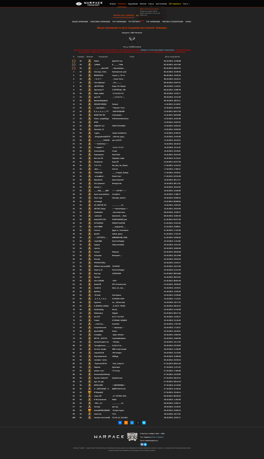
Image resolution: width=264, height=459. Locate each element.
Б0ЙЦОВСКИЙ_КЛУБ (119, 237)
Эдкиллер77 (99, 90)
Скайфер (97, 335)
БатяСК (97, 317)
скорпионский (100, 327)
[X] (138, 422)
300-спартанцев (119, 349)
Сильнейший (99, 151)
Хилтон (115, 169)
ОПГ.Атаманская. (119, 284)
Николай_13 (99, 129)
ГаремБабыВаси (119, 338)
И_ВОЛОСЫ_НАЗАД (101, 306)
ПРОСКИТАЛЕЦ (99, 263)
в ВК (153, 437)
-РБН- (114, 281)
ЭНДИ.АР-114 (99, 126)
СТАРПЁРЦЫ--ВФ (118, 90)
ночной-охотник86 (102, 417)
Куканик (97, 302)
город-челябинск (119, 133)
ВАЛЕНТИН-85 (99, 115)
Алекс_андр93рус (101, 119)
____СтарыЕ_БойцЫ (120, 173)
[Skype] (144, 422)
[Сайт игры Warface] (109, 437)
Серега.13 (98, 270)
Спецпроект (117, 115)
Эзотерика (116, 295)
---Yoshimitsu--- (101, 144)
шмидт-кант (99, 371)
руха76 (97, 97)
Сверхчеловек (118, 245)
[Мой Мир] (132, 422)
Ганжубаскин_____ (102, 345)
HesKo (96, 61)
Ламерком (98, 162)
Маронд (97, 367)
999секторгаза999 (102, 266)
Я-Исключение (100, 399)
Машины (115, 252)
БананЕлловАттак (101, 342)
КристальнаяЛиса (101, 194)
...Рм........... (117, 83)
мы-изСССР (117, 140)
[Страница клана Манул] (132, 437)
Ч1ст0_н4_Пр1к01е (120, 417)
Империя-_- (117, 255)
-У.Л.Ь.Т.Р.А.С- (118, 147)
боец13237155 (100, 219)
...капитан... (99, 324)
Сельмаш (97, 255)
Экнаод (97, 407)
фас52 (96, 234)
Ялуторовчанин (100, 356)
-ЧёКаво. (116, 342)
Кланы (188, 21)
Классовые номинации (100, 21)
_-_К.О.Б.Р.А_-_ (118, 97)
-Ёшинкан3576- (100, 363)
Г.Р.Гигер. (116, 371)
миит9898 (98, 227)
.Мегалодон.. (117, 353)
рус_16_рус (99, 381)
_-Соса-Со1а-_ (118, 79)
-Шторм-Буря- (118, 410)
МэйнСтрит (116, 176)
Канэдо (97, 259)
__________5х (118, 205)
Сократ (97, 252)
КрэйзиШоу (99, 309)
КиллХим (115, 324)
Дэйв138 (97, 284)
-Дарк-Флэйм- (118, 335)
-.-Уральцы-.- (118, 327)
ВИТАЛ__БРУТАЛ (100, 338)
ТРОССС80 (98, 173)
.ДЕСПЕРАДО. (99, 86)
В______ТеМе (117, 64)
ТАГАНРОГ (116, 266)
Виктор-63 (98, 158)
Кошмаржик (99, 155)
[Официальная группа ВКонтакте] (142, 444)
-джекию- (98, 216)
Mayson (115, 313)
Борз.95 (115, 162)
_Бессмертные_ (119, 212)
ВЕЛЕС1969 (98, 385)
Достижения (161, 4)
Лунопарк (116, 367)
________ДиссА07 (101, 68)
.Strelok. (97, 295)
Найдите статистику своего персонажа (157, 50)
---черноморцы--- (120, 209)
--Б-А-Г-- (98, 79)
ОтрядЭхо (116, 194)
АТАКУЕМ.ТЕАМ (118, 299)
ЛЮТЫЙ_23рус (100, 209)
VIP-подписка (175, 4)
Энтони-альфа (100, 349)
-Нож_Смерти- (118, 363)
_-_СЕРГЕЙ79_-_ (100, 237)
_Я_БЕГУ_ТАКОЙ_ (119, 306)
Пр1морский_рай (119, 72)
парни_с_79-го (118, 75)
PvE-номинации (153, 21)
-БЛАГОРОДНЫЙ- (118, 111)
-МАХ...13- (98, 403)
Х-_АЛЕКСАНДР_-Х (101, 389)
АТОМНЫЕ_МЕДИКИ (119, 320)
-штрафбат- (99, 176)
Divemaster (98, 212)
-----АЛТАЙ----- (119, 191)
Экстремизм (99, 183)
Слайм (96, 320)
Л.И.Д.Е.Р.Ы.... (117, 345)
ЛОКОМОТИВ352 (100, 104)
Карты (151, 4)
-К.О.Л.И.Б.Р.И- (118, 93)
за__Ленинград (118, 302)
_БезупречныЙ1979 (102, 137)
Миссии (143, 4)
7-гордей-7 (99, 147)
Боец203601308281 (102, 410)
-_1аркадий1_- (100, 108)
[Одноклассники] (126, 422)
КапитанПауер (118, 241)
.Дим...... (97, 169)
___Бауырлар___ (119, 227)
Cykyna (97, 245)
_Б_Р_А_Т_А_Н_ (100, 299)
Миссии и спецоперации (172, 21)
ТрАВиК (97, 64)
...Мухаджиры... (118, 68)
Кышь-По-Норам (119, 86)
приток (97, 248)
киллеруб (98, 201)
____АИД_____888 (101, 191)
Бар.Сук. (97, 273)
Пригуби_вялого (119, 198)
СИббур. (115, 356)
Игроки (113, 4)
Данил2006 (98, 331)
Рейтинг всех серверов (123, 15)
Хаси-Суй (98, 198)
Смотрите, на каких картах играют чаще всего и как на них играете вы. (150, 12)
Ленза (114, 309)
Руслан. (97, 277)
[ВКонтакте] (120, 422)
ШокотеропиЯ (117, 180)
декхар (115, 407)
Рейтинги (122, 4)
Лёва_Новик (99, 93)
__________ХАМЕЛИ (102, 140)
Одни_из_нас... (118, 288)
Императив (116, 183)
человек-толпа (100, 360)
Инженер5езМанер (102, 374)
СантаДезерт (99, 83)
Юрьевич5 (98, 180)
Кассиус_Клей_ (100, 72)
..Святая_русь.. (118, 137)
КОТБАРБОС (98, 223)
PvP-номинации (119, 21)
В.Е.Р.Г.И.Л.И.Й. (118, 317)
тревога (97, 288)
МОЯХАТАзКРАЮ (118, 223)
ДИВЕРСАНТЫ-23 (119, 389)
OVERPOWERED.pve (119, 219)
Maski (114, 399)
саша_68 (97, 396)
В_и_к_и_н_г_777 (101, 111)
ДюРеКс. (97, 291)
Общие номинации (80, 21)
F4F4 (114, 414)
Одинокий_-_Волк (119, 216)
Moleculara (98, 313)
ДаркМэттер (117, 61)
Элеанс (115, 104)
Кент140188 (99, 281)
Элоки (114, 331)
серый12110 (99, 353)
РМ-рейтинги (136, 21)
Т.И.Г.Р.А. (98, 165)
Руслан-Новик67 (101, 378)
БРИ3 (96, 122)
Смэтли (97, 230)
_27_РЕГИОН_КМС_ (119, 396)
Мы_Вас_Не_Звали (120, 165)
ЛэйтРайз (116, 155)
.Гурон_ (97, 133)
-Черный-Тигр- (118, 108)
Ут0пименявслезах (120, 119)
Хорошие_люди (118, 158)
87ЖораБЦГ (98, 392)
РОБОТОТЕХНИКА (118, 126)
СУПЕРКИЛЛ (116, 273)
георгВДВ (98, 241)
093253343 (98, 75)
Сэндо (114, 151)
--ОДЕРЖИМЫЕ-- (119, 385)
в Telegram (159, 437)
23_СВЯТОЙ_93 (100, 205)
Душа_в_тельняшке (120, 230)
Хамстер (97, 414)
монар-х (97, 187)
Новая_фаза (117, 234)
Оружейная (133, 4)
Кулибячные (117, 378)
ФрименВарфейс (101, 101)
